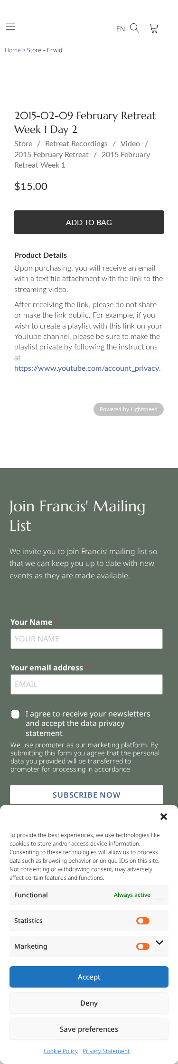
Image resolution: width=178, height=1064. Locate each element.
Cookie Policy (61, 1051)
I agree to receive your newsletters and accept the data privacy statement (88, 723)
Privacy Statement (106, 1051)
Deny (89, 1003)
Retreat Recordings (76, 144)
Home (13, 50)
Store (23, 144)
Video (130, 144)
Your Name (34, 622)
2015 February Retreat (51, 155)
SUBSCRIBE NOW (86, 795)
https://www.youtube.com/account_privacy (86, 368)
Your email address (49, 667)
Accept (89, 976)
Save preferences (89, 1029)
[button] (164, 816)
